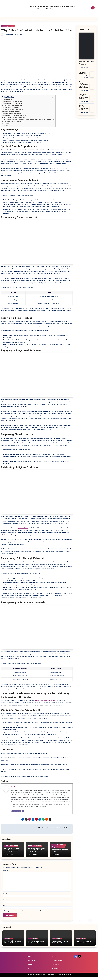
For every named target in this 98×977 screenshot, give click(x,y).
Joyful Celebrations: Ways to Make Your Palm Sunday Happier (37, 850)
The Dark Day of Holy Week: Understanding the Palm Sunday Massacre (12, 850)
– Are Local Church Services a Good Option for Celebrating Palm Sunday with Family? (28, 119)
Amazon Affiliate (32, 960)
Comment (6, 870)
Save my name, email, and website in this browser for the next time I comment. (27, 911)
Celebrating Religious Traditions (12, 113)
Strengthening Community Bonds (13, 103)
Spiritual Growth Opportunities (12, 101)
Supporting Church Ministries (12, 111)
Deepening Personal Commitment (14, 121)
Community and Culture (68, 6)
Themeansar (67, 974)
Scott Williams (9, 34)
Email (5, 899)
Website (5, 905)
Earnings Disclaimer (57, 960)
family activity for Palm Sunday (45, 700)
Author (6, 125)
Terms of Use (55, 964)
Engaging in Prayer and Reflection (13, 109)
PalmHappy (57, 852)
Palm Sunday (37, 6)
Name (5, 894)
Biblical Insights (42, 9)
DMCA (29, 968)
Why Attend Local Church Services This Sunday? (36, 30)
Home (30, 6)
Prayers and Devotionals (58, 9)
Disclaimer (30, 964)
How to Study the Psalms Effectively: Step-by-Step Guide (12, 943)
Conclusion (7, 123)
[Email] (23, 811)
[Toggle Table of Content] (52, 97)
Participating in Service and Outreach (15, 117)
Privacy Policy (56, 968)
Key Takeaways (7, 99)
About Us (30, 956)
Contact (54, 956)
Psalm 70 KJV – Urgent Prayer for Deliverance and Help (84, 943)
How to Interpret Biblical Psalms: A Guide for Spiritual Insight (83, 84)
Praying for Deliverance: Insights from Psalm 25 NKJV (36, 943)
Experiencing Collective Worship (12, 105)
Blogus (60, 974)
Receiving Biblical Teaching (11, 107)
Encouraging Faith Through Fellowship (14, 115)
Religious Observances (51, 6)
